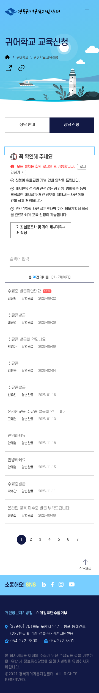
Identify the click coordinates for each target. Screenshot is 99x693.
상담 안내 (27, 124)
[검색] (82, 259)
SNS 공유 (9, 68)
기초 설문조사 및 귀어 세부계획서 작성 (39, 230)
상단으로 (85, 569)
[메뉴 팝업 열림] (88, 11)
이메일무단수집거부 (51, 613)
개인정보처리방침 (18, 613)
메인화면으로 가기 (9, 57)
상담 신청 (71, 124)
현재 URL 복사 (21, 68)
